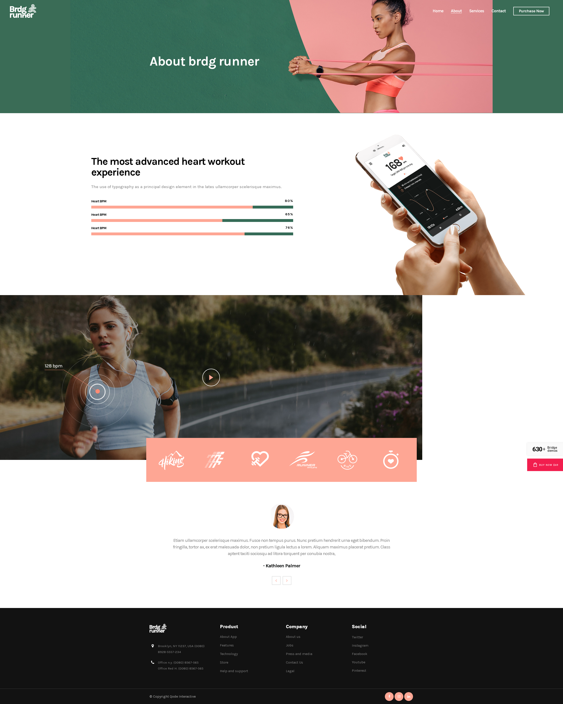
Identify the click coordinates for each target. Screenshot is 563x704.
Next (287, 580)
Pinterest (359, 670)
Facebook (359, 654)
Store (224, 662)
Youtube (358, 662)
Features (227, 645)
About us (293, 637)
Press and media (299, 654)
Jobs (289, 645)
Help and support (234, 671)
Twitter (357, 637)
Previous (276, 580)
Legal (290, 671)
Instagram (360, 645)
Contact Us (294, 662)
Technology (229, 654)
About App (228, 637)
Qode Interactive (183, 696)
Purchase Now (531, 11)
